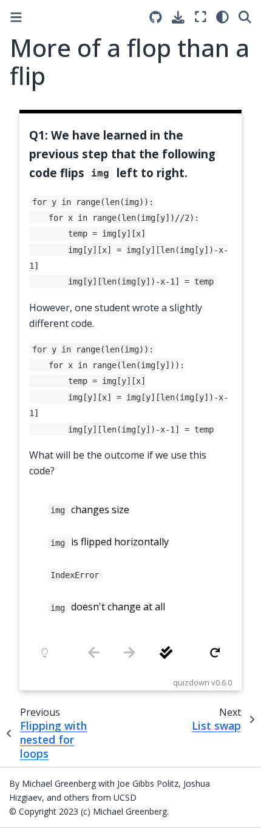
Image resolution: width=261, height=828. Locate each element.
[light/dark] (222, 16)
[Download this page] (178, 17)
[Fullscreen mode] (200, 16)
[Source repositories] (155, 17)
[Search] (245, 16)
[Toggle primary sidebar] (16, 17)
